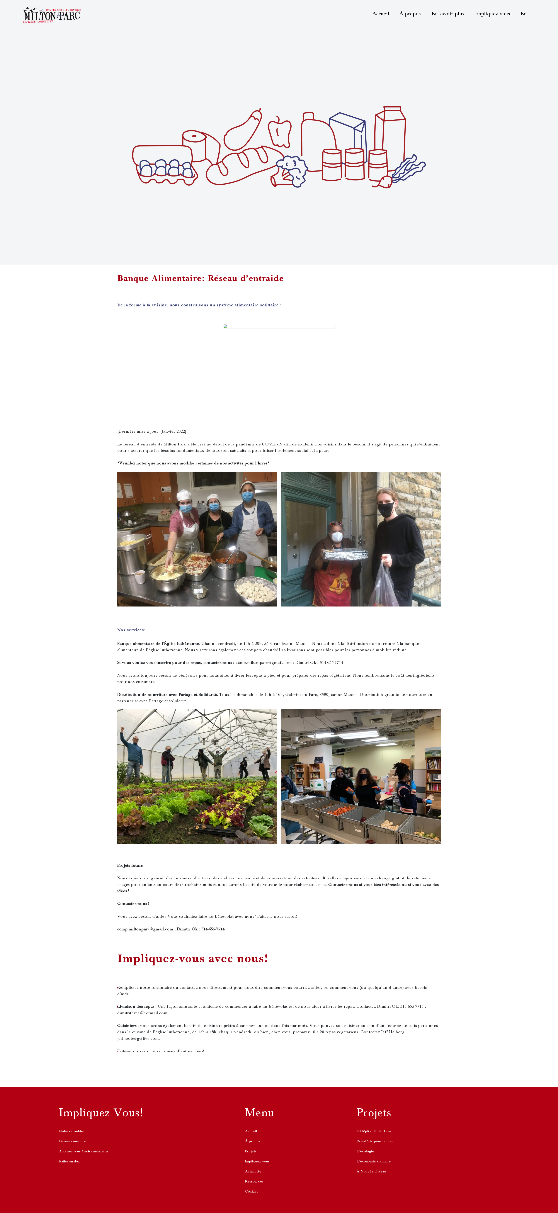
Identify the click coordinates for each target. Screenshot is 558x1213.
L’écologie (365, 1151)
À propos (410, 14)
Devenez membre (72, 1141)
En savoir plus (448, 14)
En (524, 14)
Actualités (253, 1171)
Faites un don (69, 1161)
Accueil (381, 14)
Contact (251, 1191)
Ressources (254, 1181)
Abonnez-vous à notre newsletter (84, 1151)
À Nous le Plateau (371, 1171)
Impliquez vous (492, 14)
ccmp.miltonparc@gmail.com (264, 662)
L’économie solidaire (374, 1161)
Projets (251, 1151)
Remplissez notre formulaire (144, 987)
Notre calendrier (71, 1131)
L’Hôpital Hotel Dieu (374, 1131)
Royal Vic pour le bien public (380, 1141)
